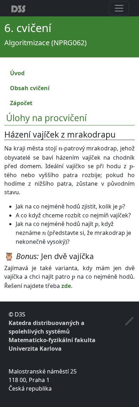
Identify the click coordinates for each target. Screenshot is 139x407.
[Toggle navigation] (119, 8)
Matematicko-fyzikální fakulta (52, 340)
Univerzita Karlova (35, 348)
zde (66, 286)
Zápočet (21, 103)
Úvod (17, 73)
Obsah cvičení (30, 88)
